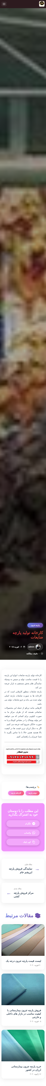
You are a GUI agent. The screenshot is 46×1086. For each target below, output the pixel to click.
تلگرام (28, 823)
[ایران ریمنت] (42, 4)
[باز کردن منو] (4, 4)
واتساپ (27, 833)
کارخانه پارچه (16, 793)
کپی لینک (27, 842)
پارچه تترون (35, 625)
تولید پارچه (32, 793)
